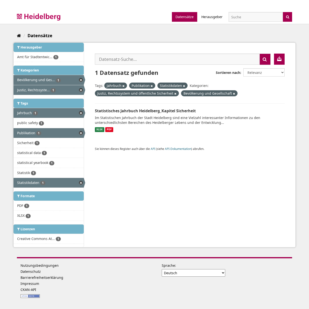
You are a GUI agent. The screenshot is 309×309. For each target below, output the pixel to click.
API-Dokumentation (178, 149)
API (153, 149)
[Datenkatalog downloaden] (279, 59)
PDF (109, 129)
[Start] (19, 35)
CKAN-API (28, 289)
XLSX (99, 129)
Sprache (168, 265)
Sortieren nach (228, 72)
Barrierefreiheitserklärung (42, 277)
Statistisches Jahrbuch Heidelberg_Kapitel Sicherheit (145, 110)
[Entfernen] (123, 86)
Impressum (30, 283)
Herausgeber (212, 16)
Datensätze (185, 16)
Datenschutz (31, 271)
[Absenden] (288, 16)
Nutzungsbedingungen (40, 265)
